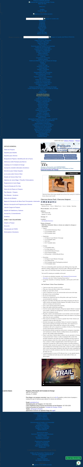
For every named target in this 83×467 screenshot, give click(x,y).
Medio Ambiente (42, 429)
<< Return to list (73, 173)
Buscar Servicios (42, 33)
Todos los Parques (9, 149)
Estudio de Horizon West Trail (12, 177)
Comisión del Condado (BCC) (42, 413)
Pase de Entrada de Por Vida (12, 186)
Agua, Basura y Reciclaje (42, 445)
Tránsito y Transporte (42, 443)
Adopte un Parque (9, 223)
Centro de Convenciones (42, 419)
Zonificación (42, 447)
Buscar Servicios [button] (69, 37)
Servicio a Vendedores (42, 444)
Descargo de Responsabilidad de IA (42, 454)
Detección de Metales (10, 198)
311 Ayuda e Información (43, 460)
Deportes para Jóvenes (10, 155)
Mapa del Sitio (42, 3)
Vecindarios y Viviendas (42, 437)
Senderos (7, 216)
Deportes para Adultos (10, 152)
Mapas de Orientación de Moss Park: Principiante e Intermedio (22, 201)
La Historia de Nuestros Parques (54, 155)
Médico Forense (42, 435)
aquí (53, 410)
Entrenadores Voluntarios (11, 232)
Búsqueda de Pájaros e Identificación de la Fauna (18, 158)
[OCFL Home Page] (41, 2)
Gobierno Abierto (42, 415)
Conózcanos (42, 26)
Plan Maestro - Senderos (11, 195)
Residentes (42, 20)
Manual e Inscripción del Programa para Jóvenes (18, 204)
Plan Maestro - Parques (11, 192)
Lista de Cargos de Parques (12, 207)
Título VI (42, 457)
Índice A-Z (42, 6)
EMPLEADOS (42, 117)
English (42, 9)
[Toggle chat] (78, 462)
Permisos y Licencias (42, 438)
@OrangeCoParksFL (37, 409)
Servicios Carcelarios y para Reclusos (42, 434)
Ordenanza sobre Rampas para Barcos (15, 161)
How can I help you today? (73, 458)
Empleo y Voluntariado (42, 428)
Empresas (42, 23)
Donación (7, 226)
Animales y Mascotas (42, 418)
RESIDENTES (42, 39)
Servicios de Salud (42, 432)
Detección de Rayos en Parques (13, 189)
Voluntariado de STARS (11, 229)
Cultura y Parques (69, 140)
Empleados (42, 25)
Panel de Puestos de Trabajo (49, 169)
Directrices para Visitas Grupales (13, 171)
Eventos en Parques (71, 158)
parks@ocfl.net (34, 402)
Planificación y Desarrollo (42, 441)
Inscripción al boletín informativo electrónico (16, 168)
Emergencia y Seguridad (42, 426)
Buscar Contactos (43, 459)
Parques (77, 140)
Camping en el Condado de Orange (14, 165)
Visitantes (42, 22)
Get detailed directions (47, 220)
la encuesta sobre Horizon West (13, 174)
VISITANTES (42, 75)
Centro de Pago (42, 11)
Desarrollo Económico (42, 425)
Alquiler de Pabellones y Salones (13, 210)
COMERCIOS (42, 92)
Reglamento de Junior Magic (12, 183)
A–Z (56, 397)
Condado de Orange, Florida (53, 407)
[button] (51, 18)
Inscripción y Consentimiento (12, 213)
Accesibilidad (42, 456)
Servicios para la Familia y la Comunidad (43, 46)
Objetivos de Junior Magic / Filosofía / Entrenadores (19, 180)
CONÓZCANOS (42, 136)
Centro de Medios (42, 416)
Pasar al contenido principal (41, 0)
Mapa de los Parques (70, 155)
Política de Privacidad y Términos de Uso (42, 453)
